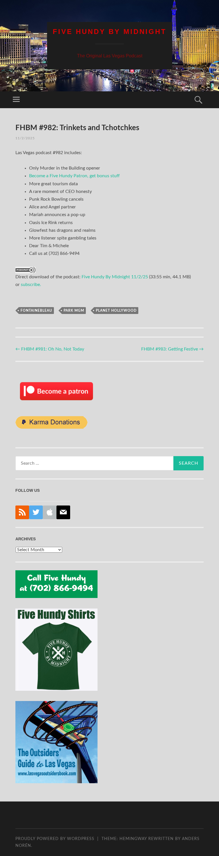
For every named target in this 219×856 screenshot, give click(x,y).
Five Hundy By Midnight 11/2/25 (115, 277)
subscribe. (31, 284)
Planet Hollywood (116, 310)
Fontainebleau (36, 310)
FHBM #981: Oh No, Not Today (49, 349)
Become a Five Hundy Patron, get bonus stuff (74, 176)
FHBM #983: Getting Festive (172, 349)
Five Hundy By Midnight (110, 31)
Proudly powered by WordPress (54, 839)
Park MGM (74, 310)
